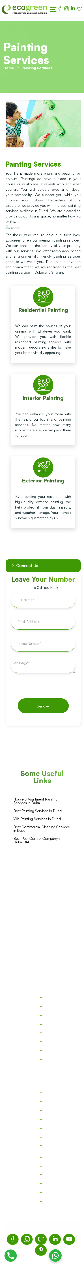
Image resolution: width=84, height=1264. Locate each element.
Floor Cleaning (42, 1122)
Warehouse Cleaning (42, 1149)
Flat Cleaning (42, 1113)
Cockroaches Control (42, 1018)
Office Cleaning (42, 1096)
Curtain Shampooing (42, 1169)
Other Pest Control (42, 1062)
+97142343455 (42, 927)
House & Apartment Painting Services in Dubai (35, 801)
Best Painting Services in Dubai (37, 811)
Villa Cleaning (42, 1105)
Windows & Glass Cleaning (42, 1187)
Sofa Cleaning (42, 1131)
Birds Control (42, 1053)
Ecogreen (32, 1225)
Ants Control (42, 1045)
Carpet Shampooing (42, 1160)
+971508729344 (43, 937)
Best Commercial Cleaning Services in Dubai (41, 829)
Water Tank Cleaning (42, 1140)
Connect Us (27, 565)
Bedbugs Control (42, 1027)
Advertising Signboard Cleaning (42, 1204)
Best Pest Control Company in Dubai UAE (37, 840)
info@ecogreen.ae (45, 958)
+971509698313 (44, 947)
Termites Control (42, 1001)
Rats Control (42, 1036)
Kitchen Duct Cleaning (42, 1178)
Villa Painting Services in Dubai (37, 819)
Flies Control (42, 1009)
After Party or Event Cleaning (42, 1195)
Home (8, 68)
